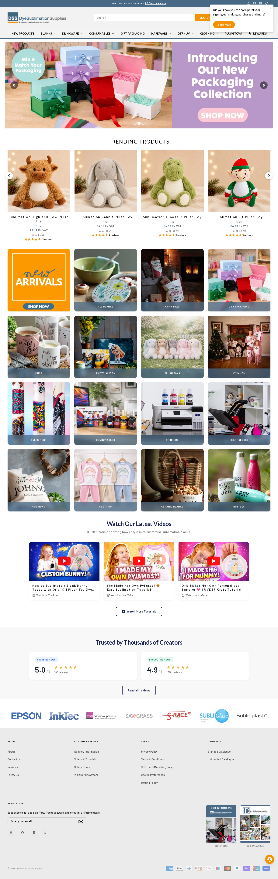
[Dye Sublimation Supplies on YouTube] (260, 3)
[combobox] (144, 17)
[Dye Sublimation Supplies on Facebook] (254, 3)
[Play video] (64, 561)
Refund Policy (149, 782)
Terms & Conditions (153, 759)
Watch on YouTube (47, 595)
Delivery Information (86, 751)
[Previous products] (9, 175)
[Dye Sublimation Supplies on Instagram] (248, 3)
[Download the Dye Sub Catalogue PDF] (255, 824)
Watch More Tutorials (141, 611)
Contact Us (14, 759)
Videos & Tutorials (85, 759)
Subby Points (82, 767)
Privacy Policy (149, 751)
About (11, 751)
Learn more (224, 25)
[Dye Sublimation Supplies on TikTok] (266, 3)
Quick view (39, 208)
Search (205, 17)
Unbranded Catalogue (221, 759)
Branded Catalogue (219, 751)
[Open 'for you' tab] (269, 859)
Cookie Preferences (153, 774)
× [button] (271, 7)
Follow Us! (14, 774)
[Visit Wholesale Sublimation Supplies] (221, 824)
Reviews (13, 767)
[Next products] (269, 175)
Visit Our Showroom (86, 774)
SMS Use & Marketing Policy (157, 767)
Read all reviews (139, 690)
